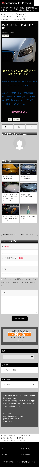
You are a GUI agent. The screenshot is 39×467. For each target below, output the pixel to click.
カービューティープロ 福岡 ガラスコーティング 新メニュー (29, 234)
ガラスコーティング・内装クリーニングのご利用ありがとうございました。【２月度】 (10, 197)
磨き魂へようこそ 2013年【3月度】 (27, 177)
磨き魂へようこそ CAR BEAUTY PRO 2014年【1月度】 (10, 218)
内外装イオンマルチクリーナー (28, 217)
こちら (19, 340)
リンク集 (4, 454)
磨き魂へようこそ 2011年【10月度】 (27, 196)
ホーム (4, 449)
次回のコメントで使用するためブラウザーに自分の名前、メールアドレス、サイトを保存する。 (19, 282)
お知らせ (5, 35)
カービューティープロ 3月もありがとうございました (11, 234)
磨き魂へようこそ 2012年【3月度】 (9, 177)
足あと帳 (16, 119)
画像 (10, 119)
